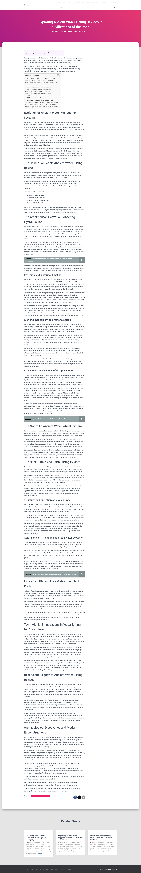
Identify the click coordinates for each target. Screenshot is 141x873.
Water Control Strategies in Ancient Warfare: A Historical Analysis (101, 838)
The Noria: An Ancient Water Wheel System (38, 91)
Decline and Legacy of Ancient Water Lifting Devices (41, 104)
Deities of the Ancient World (90, 3)
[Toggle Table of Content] (57, 75)
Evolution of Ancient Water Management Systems (40, 78)
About (27, 869)
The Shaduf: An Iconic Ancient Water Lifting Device (40, 80)
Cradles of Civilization (85, 7)
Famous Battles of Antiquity (56, 7)
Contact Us (34, 869)
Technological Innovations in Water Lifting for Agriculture (42, 102)
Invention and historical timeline (37, 85)
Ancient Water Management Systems (36, 833)
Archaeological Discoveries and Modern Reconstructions (42, 106)
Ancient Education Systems (108, 3)
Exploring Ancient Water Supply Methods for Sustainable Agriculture (70, 838)
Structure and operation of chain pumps (39, 95)
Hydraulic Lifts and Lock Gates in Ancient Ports (39, 100)
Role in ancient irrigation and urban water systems (42, 98)
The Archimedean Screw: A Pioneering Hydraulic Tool (41, 82)
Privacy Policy (44, 869)
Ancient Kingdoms (71, 7)
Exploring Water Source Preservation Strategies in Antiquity (36, 838)
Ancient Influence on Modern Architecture (67, 3)
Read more (39, 853)
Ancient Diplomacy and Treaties (102, 7)
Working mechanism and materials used (40, 87)
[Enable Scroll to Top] (138, 870)
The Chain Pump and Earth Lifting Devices (38, 93)
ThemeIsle (114, 869)
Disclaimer (54, 869)
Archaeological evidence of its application (40, 89)
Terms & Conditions (65, 869)
